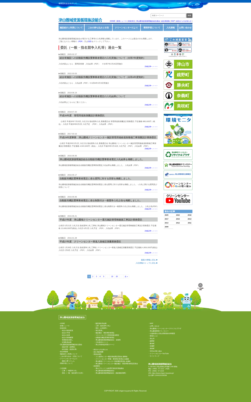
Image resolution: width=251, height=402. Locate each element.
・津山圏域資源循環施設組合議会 (70, 344)
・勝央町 (151, 343)
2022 (178, 215)
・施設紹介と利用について (68, 354)
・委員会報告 (96, 354)
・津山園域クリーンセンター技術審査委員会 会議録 (112, 361)
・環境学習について (66, 363)
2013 (166, 223)
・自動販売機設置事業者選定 (104, 337)
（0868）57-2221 (157, 369)
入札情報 (170, 27)
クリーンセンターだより (126, 27)
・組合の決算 (65, 335)
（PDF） (80, 41)
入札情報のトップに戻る (146, 263)
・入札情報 (62, 368)
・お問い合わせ (153, 326)
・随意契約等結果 (100, 323)
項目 (90, 41)
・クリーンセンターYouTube (158, 353)
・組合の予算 (65, 333)
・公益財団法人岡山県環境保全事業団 (161, 333)
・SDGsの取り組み (155, 351)
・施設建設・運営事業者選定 (104, 333)
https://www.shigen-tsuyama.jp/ (163, 373)
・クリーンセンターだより (68, 359)
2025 (166, 215)
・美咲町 (151, 348)
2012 (178, 223)
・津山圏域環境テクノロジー (158, 331)
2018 (189, 215)
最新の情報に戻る (148, 260)
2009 (166, 227)
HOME (112, 21)
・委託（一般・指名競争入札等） (72, 373)
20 (117, 276)
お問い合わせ (185, 27)
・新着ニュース (64, 326)
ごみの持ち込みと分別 (98, 27)
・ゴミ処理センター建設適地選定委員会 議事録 (110, 356)
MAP (173, 21)
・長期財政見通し (67, 340)
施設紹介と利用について (71, 27)
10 (112, 276)
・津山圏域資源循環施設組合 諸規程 (107, 340)
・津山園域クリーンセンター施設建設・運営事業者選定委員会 (116, 364)
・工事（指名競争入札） (102, 326)
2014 (189, 219)
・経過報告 (96, 366)
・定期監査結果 (66, 342)
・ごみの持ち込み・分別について (70, 356)
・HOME (62, 323)
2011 (189, 223)
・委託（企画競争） (101, 328)
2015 (178, 219)
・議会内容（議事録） (68, 347)
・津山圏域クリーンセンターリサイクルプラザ (164, 328)
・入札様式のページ (101, 342)
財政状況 (131, 21)
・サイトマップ (153, 356)
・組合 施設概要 (97, 352)
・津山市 (151, 338)
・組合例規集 (63, 352)
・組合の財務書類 (67, 337)
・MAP (150, 323)
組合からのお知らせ (184, 21)
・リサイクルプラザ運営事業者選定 (106, 335)
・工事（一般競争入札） (69, 371)
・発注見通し (98, 330)
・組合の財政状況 (67, 330)
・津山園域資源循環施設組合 (104, 371)
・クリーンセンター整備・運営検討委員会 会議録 (111, 359)
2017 (166, 219)
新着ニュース (122, 21)
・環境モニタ (153, 336)
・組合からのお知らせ (100, 349)
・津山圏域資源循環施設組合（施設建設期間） (110, 373)
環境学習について (152, 27)
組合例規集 (165, 21)
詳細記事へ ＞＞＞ (151, 66)
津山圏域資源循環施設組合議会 (148, 21)
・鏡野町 (151, 341)
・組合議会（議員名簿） (69, 349)
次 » (126, 276)
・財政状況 (62, 328)
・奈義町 (151, 346)
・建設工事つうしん (68, 361)
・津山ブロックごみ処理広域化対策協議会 (109, 368)
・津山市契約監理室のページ (104, 344)
